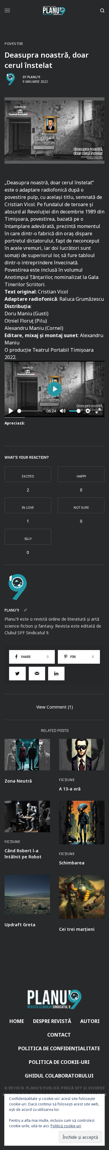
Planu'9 (33, 77)
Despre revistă (52, 1021)
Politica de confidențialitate (59, 1048)
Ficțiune (66, 779)
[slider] (29, 411)
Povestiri (14, 43)
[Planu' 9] (54, 10)
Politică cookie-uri (66, 1125)
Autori (90, 1021)
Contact (59, 1034)
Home (16, 1021)
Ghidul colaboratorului (59, 1075)
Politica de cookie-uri (59, 1062)
